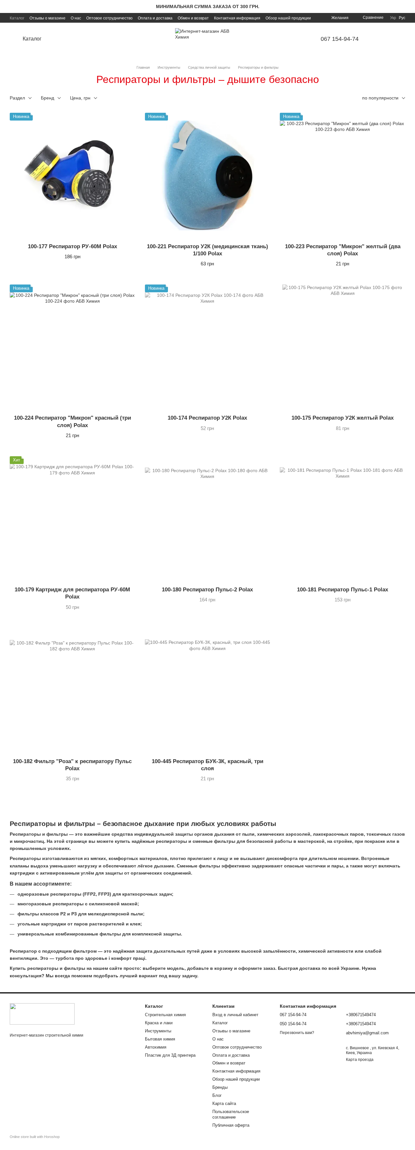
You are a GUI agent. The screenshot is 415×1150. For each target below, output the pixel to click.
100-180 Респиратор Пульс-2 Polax (207, 590)
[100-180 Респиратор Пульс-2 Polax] (207, 519)
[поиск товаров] (66, 39)
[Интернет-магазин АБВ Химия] (42, 1013)
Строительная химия (165, 1014)
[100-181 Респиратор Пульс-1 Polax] (342, 519)
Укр (393, 18)
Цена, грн (80, 97)
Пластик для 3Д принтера (170, 1055)
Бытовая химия (160, 1039)
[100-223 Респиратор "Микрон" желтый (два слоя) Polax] (342, 175)
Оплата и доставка (155, 18)
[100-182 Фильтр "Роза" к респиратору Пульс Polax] (72, 690)
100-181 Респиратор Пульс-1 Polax (342, 590)
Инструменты (158, 1030)
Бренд (47, 97)
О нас (76, 18)
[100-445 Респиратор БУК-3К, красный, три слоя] (207, 690)
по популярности (380, 97)
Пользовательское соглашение (230, 1114)
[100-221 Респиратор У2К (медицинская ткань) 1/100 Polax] (207, 175)
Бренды (220, 1087)
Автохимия (155, 1047)
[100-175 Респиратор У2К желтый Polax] (342, 347)
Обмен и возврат (193, 18)
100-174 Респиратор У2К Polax (207, 418)
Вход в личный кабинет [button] (235, 1014)
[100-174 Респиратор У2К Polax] (207, 347)
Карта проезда (360, 1059)
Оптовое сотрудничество (109, 18)
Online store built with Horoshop (35, 1137)
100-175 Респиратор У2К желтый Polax (342, 418)
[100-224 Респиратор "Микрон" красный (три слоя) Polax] (72, 347)
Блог (217, 1095)
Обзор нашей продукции (288, 18)
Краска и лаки (158, 1022)
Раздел (17, 97)
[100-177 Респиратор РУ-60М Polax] (72, 175)
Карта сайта (224, 1103)
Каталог (17, 18)
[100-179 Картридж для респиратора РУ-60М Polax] (72, 519)
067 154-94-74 (340, 39)
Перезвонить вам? (297, 1032)
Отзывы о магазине (47, 18)
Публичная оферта (230, 1125)
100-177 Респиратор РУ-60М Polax (72, 246)
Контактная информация (237, 18)
